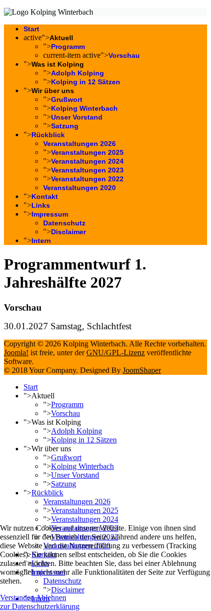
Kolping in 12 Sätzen (85, 82)
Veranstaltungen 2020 (79, 188)
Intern (41, 240)
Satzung (65, 126)
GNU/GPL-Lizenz (115, 352)
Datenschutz (64, 223)
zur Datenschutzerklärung (39, 606)
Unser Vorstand (77, 117)
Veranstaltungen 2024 (87, 161)
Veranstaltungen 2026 (79, 143)
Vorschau (124, 55)
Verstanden (17, 597)
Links (40, 205)
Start (31, 29)
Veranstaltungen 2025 (87, 152)
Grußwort (66, 99)
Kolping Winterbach (84, 108)
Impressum (49, 214)
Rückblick (48, 135)
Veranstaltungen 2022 (87, 179)
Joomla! (16, 352)
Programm (68, 46)
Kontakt (44, 196)
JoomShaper (142, 370)
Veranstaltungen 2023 (87, 170)
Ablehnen (51, 597)
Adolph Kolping (77, 73)
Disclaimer (68, 232)
